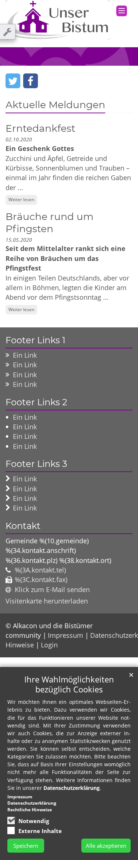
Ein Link (25, 355)
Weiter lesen (21, 199)
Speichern (25, 845)
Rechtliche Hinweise (29, 809)
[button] (13, 80)
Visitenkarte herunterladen (47, 600)
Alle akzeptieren (106, 845)
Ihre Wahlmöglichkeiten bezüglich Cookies (69, 684)
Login (49, 644)
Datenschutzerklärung (71, 787)
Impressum (65, 635)
